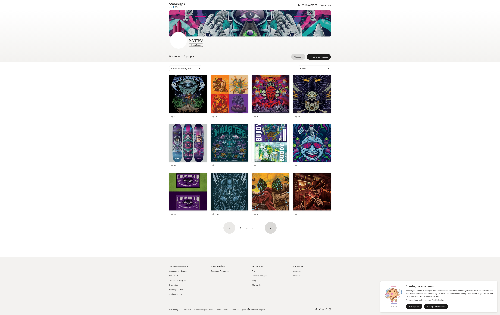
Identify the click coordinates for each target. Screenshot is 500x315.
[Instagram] (330, 309)
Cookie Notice (438, 300)
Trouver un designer (177, 280)
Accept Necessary (436, 306)
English (262, 309)
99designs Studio (177, 290)
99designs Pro (175, 294)
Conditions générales (203, 309)
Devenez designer (259, 276)
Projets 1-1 (173, 276)
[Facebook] (316, 309)
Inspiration (173, 285)
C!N (395, 306)
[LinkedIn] (323, 309)
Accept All (414, 306)
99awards (256, 285)
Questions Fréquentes (220, 271)
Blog (254, 280)
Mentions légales (239, 309)
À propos (297, 271)
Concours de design (177, 271)
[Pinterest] (326, 309)
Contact (296, 276)
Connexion (325, 5)
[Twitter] (319, 309)
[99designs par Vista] (177, 5)
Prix (253, 271)
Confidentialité (222, 309)
